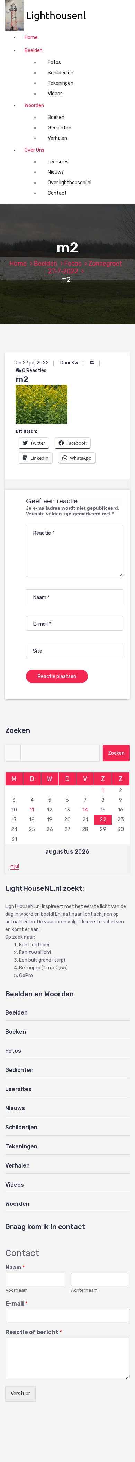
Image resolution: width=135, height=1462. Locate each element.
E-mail (16, 1303)
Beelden (34, 51)
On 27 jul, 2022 (32, 363)
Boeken (56, 117)
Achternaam (84, 1290)
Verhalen (57, 138)
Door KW (69, 363)
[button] (49, 15)
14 (85, 810)
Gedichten (59, 128)
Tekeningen (60, 83)
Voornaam (17, 1290)
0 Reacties (33, 370)
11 (32, 810)
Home (31, 37)
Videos (55, 94)
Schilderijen (60, 73)
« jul (14, 866)
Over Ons (34, 150)
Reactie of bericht (34, 1332)
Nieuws (56, 172)
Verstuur (20, 1394)
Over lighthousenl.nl (69, 183)
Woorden (34, 105)
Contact (57, 193)
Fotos (54, 62)
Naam (15, 1267)
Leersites (58, 162)
